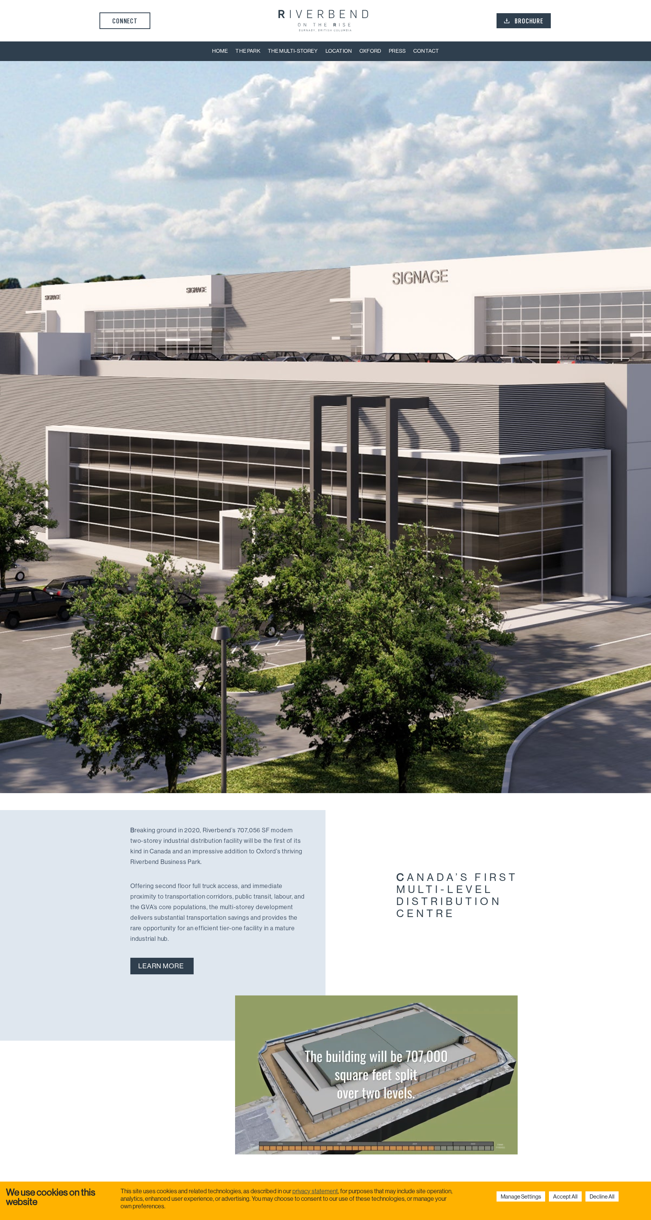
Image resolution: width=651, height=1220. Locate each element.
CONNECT (125, 21)
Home (220, 51)
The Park (247, 51)
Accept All (565, 1196)
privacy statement (315, 1191)
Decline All (602, 1196)
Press (397, 51)
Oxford (370, 51)
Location (339, 51)
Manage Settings (521, 1196)
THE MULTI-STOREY (293, 51)
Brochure (529, 21)
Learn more (161, 966)
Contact (426, 51)
